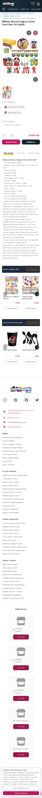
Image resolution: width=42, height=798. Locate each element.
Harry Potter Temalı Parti (12, 537)
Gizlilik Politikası (9, 441)
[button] (32, 269)
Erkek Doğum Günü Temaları (22, 13)
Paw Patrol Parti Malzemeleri (14, 550)
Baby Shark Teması (10, 564)
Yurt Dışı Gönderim (10, 454)
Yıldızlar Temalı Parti (11, 581)
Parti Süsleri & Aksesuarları (13, 499)
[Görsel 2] (32, 346)
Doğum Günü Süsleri (11, 482)
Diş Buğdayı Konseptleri (12, 595)
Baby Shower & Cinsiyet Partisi (14, 489)
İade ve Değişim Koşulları (12, 444)
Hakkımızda (7, 461)
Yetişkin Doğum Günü (11, 496)
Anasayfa (5, 13)
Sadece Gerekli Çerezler (21, 788)
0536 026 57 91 (14, 418)
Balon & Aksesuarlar (10, 485)
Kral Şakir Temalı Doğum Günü (15, 547)
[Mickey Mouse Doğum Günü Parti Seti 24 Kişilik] (7, 92)
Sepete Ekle (11, 142)
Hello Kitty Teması (10, 571)
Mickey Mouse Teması (11, 527)
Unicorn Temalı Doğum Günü (14, 523)
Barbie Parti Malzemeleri (12, 575)
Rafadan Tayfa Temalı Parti (13, 598)
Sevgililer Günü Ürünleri (12, 588)
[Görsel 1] (29, 346)
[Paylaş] (29, 32)
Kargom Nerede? (14, 427)
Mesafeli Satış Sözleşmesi (13, 437)
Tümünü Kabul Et (21, 793)
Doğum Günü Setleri (11, 513)
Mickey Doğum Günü (12, 16)
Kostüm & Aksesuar (10, 509)
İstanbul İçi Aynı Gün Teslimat (14, 451)
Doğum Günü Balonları (12, 554)
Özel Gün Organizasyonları (13, 502)
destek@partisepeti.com (17, 422)
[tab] (8, 153)
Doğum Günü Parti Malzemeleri (15, 475)
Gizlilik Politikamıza (18, 784)
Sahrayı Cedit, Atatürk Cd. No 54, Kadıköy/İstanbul (21, 412)
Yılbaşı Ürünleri (9, 506)
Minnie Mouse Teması (11, 530)
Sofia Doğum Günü (10, 568)
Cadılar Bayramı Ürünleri (12, 591)
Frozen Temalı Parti (10, 533)
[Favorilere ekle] (35, 32)
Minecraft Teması (9, 540)
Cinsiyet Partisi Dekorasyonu (14, 578)
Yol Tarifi (21, 637)
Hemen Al (31, 142)
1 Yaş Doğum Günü (10, 479)
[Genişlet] (35, 79)
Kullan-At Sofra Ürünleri (12, 492)
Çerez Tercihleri (9, 465)
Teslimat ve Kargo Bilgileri (13, 448)
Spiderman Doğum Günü (12, 544)
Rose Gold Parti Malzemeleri (14, 585)
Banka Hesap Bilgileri (11, 458)
